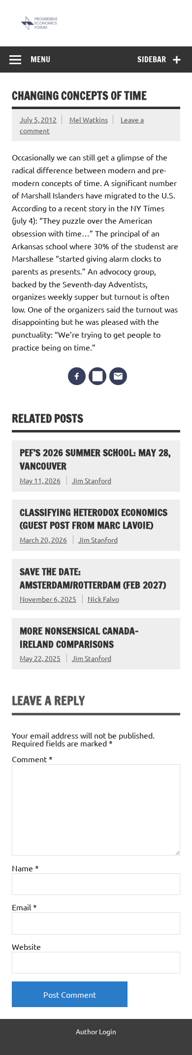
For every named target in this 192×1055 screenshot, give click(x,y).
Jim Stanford (91, 480)
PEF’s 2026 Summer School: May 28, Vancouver (95, 459)
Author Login (96, 1031)
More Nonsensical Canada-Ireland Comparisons (79, 637)
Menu (40, 59)
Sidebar (151, 59)
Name (25, 868)
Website (26, 946)
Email (24, 907)
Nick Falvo (103, 598)
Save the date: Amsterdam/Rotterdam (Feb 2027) (93, 578)
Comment (32, 759)
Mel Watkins (88, 119)
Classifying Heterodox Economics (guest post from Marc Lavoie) (93, 519)
